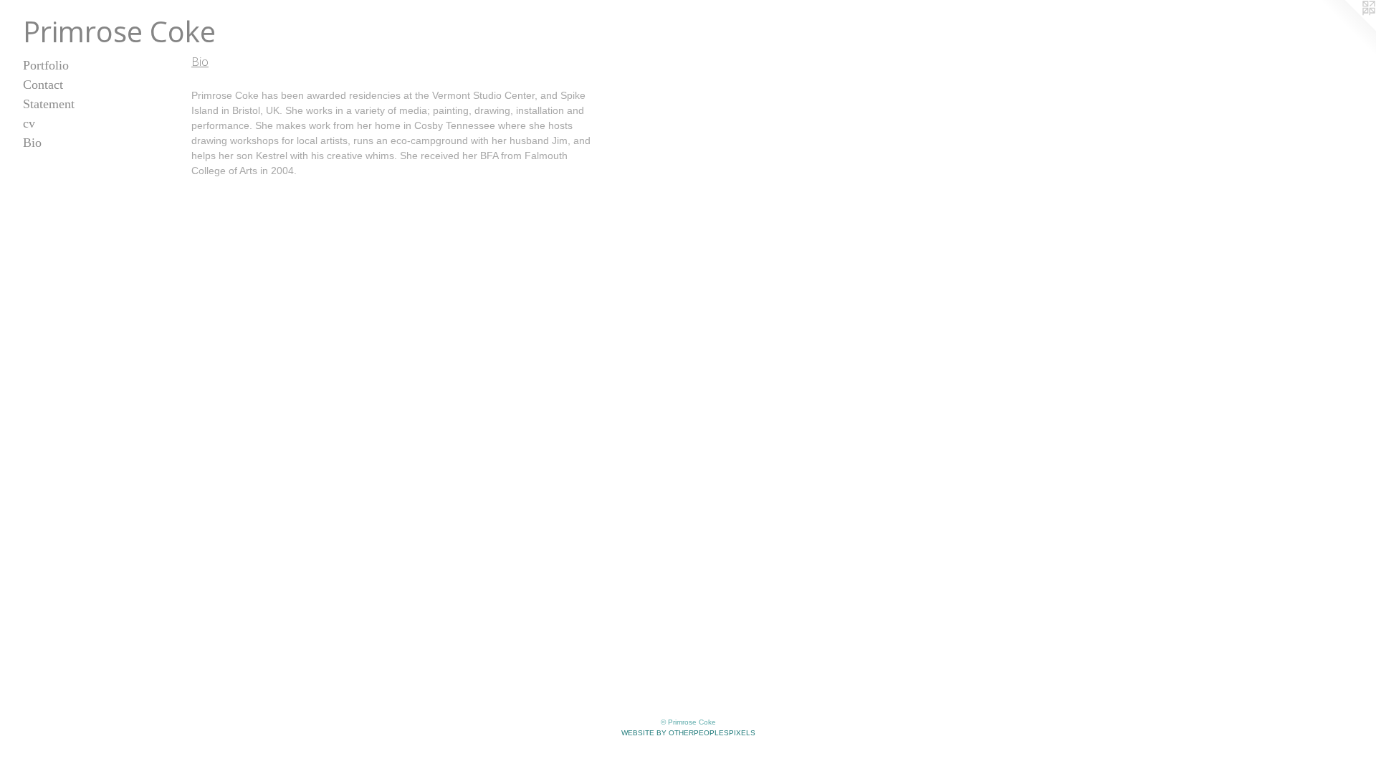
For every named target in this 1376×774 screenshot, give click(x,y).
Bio (32, 142)
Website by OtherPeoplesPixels (688, 733)
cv (29, 123)
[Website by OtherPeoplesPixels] (1347, 28)
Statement (49, 104)
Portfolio (46, 65)
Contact (43, 84)
